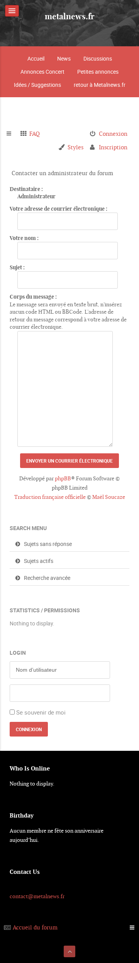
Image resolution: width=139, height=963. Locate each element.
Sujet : (17, 267)
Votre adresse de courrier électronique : (58, 208)
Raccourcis (12, 133)
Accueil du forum (35, 927)
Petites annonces (98, 71)
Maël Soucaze (108, 496)
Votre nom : (24, 238)
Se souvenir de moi (41, 712)
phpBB (63, 478)
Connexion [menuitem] (113, 133)
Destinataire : (26, 189)
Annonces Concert (42, 71)
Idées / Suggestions (37, 84)
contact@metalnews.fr (37, 896)
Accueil (35, 58)
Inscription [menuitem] (113, 147)
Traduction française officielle (50, 496)
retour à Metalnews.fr (99, 84)
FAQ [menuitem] (34, 133)
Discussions (97, 58)
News (64, 58)
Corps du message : (33, 296)
